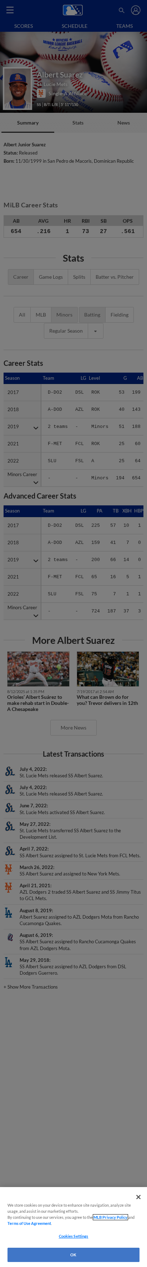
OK (73, 1254)
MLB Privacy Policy (110, 1217)
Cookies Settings (73, 1236)
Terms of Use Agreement (29, 1223)
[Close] (138, 1197)
